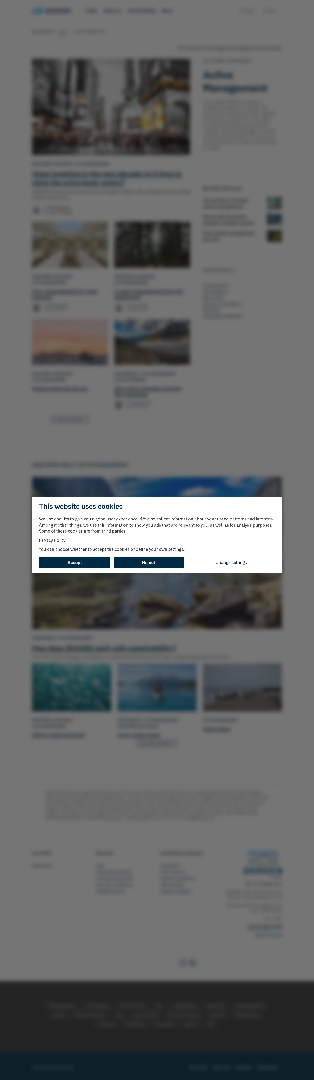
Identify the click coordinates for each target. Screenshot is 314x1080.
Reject (148, 562)
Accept (74, 562)
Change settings (231, 562)
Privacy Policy (52, 540)
